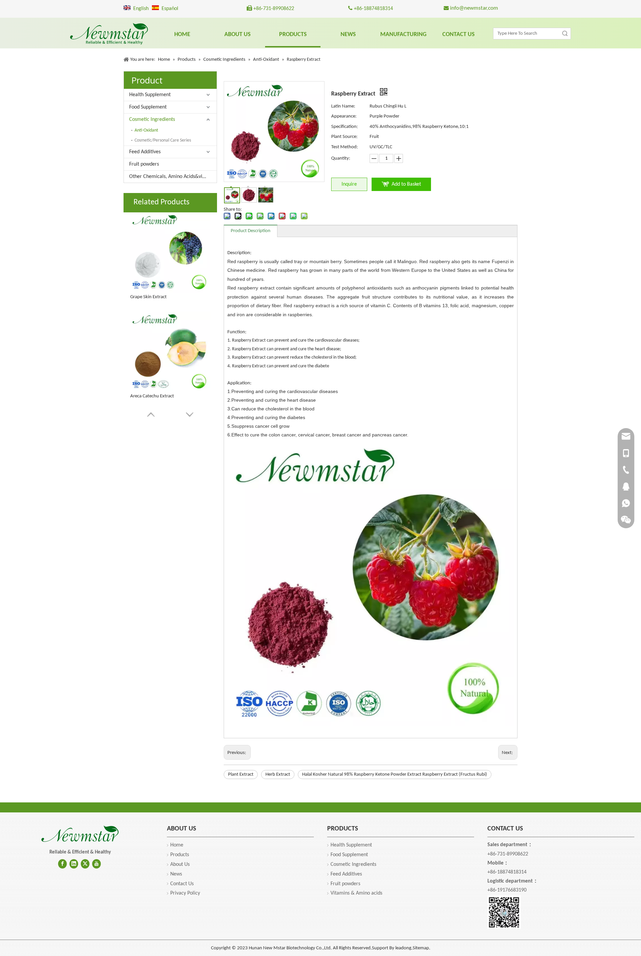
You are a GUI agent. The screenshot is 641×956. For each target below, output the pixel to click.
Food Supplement (148, 107)
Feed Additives (145, 152)
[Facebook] (62, 864)
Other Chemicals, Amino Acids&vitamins (173, 176)
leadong (403, 948)
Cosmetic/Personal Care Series (163, 140)
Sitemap (421, 948)
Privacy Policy (185, 893)
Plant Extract (240, 774)
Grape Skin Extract (148, 297)
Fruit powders (144, 164)
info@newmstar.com (473, 8)
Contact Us (182, 884)
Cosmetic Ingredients (152, 119)
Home (176, 845)
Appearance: (344, 116)
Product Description (250, 230)
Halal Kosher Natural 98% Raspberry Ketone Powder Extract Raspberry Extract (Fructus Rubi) (394, 774)
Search (565, 33)
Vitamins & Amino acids (356, 893)
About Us (180, 864)
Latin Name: (343, 106)
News (176, 874)
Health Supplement (150, 95)
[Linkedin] (73, 864)
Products (179, 854)
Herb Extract (277, 774)
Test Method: (344, 147)
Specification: (344, 126)
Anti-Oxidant (146, 130)
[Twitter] (85, 864)
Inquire (349, 184)
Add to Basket (406, 184)
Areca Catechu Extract (152, 396)
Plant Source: (344, 136)
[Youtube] (96, 864)
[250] (80, 834)
